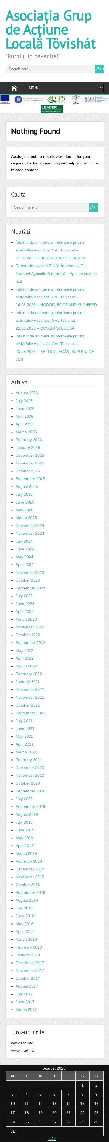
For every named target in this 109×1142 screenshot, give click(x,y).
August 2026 (27, 393)
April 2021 (25, 744)
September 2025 (30, 478)
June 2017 (25, 1002)
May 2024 (24, 557)
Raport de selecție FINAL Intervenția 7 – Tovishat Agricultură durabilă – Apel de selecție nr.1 (57, 273)
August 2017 (27, 986)
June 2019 (25, 830)
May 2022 (24, 650)
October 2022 (28, 635)
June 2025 (25, 502)
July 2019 (24, 822)
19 (40, 1112)
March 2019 (26, 853)
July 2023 (24, 596)
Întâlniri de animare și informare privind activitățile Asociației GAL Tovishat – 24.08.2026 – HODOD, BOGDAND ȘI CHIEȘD (56, 297)
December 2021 (30, 689)
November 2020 (30, 775)
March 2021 (26, 752)
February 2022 (29, 674)
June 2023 (25, 603)
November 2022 (30, 627)
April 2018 (25, 931)
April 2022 (25, 658)
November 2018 (30, 877)
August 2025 (27, 486)
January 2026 (28, 447)
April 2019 (25, 845)
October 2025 (28, 471)
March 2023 (26, 619)
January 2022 (28, 681)
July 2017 (24, 994)
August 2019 (27, 814)
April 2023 (25, 611)
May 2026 (24, 416)
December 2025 (30, 455)
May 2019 (24, 838)
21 (68, 1112)
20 (54, 1112)
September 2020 (30, 791)
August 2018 (27, 900)
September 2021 (30, 713)
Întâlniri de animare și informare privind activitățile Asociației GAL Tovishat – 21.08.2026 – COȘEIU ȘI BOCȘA (50, 320)
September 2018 (30, 892)
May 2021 (24, 736)
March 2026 (26, 432)
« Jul (52, 1139)
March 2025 (26, 518)
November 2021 (30, 697)
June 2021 (25, 728)
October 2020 (28, 783)
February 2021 (29, 760)
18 (26, 1112)
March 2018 (26, 939)
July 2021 (24, 720)
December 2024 (30, 525)
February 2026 (29, 439)
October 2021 (28, 705)
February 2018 (29, 947)
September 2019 (30, 806)
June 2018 (25, 916)
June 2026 (25, 408)
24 (12, 1122)
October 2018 (28, 884)
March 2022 (26, 666)
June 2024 (25, 549)
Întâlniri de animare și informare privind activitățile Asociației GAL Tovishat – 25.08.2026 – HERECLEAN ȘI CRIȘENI (50, 250)
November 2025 (30, 463)
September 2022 (30, 642)
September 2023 (30, 588)
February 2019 (29, 861)
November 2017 (30, 970)
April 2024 (25, 564)
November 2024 (30, 533)
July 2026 (24, 400)
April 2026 (25, 424)
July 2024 (24, 541)
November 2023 (30, 572)
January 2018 (28, 955)
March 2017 (26, 1009)
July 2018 (24, 908)
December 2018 (30, 869)
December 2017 (30, 962)
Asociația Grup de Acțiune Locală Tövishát (51, 29)
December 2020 (30, 767)
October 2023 (28, 580)
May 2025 (24, 510)
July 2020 (24, 799)
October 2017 (28, 978)
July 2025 (24, 494)
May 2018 (24, 923)
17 (12, 1112)
